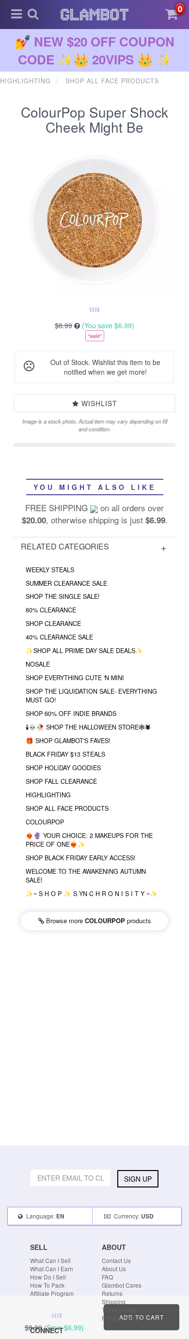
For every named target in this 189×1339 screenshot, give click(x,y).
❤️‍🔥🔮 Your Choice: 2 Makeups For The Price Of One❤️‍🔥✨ (89, 840)
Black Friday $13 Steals (65, 754)
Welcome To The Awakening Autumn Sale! (86, 875)
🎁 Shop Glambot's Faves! (68, 740)
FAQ (107, 1277)
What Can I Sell (50, 1260)
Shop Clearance (53, 623)
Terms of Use (119, 1310)
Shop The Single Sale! (63, 596)
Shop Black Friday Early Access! (81, 857)
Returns (112, 1293)
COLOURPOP (45, 822)
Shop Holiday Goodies (63, 767)
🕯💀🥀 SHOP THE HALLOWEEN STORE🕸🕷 (88, 727)
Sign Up (138, 1179)
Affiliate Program (52, 1293)
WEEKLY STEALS (50, 569)
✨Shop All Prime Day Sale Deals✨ (84, 650)
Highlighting (48, 795)
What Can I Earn (51, 1268)
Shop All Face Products (67, 808)
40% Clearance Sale (59, 637)
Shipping (114, 1301)
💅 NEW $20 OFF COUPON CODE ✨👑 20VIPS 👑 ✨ (94, 50)
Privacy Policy (120, 1318)
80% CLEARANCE (51, 610)
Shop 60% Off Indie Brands (71, 713)
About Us (114, 1268)
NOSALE (38, 664)
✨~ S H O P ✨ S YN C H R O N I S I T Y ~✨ (92, 893)
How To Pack (47, 1285)
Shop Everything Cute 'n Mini (75, 677)
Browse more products (97, 920)
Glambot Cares (122, 1285)
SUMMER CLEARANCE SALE (66, 583)
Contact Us (116, 1260)
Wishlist (98, 403)
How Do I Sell (48, 1277)
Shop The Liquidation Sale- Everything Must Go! (91, 695)
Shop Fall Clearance (61, 781)
